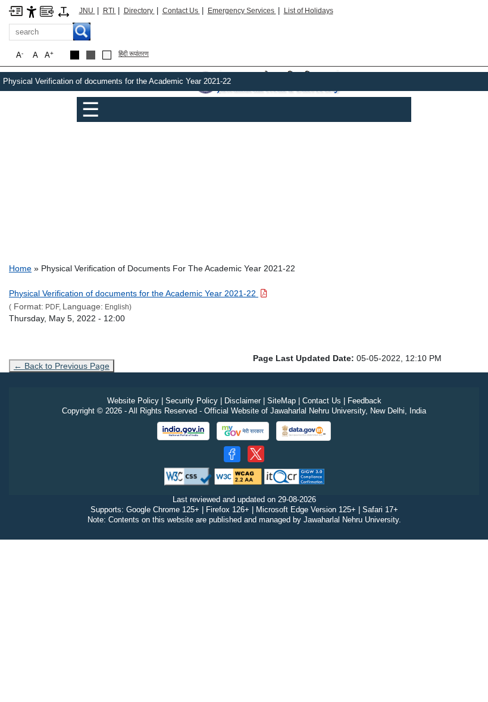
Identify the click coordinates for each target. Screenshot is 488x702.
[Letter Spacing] (64, 11)
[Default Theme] (106, 55)
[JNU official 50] (256, 454)
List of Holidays (308, 11)
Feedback (364, 400)
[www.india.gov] (183, 431)
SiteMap (281, 400)
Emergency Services (242, 11)
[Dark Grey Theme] (90, 55)
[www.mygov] (243, 431)
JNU (87, 11)
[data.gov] (303, 431)
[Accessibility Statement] (31, 11)
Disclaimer (242, 400)
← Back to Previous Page (62, 366)
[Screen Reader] (47, 10)
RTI (109, 11)
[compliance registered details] (294, 475)
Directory (139, 11)
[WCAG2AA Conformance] (238, 475)
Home (20, 268)
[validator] (188, 475)
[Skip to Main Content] (16, 10)
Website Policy (133, 400)
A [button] (49, 55)
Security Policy (191, 400)
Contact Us (181, 11)
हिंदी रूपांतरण (133, 53)
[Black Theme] (74, 55)
